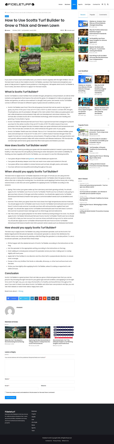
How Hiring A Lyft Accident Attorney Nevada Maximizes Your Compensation (99, 57)
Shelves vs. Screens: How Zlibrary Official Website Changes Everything (98, 23)
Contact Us (96, 4)
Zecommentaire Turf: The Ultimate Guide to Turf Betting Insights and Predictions (63, 341)
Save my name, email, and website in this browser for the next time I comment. (30, 392)
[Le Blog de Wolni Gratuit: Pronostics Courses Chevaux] (83, 166)
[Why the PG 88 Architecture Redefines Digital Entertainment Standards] (83, 32)
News (74, 4)
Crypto (34, 414)
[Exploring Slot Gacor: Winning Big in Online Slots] (83, 158)
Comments (103, 15)
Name (7, 379)
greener (31, 159)
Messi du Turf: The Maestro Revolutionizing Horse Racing (14, 341)
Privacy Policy (57, 441)
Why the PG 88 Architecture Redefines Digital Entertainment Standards (98, 31)
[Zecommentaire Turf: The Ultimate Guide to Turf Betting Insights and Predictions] (63, 332)
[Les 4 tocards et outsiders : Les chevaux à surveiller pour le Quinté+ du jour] (83, 141)
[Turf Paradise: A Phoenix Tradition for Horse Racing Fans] (83, 149)
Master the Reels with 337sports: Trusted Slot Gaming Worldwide (97, 49)
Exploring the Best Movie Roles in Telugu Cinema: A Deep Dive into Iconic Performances (39, 341)
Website (43, 386)
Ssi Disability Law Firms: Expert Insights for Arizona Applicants (98, 40)
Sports (80, 4)
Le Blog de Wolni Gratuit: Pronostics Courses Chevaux (99, 165)
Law (33, 419)
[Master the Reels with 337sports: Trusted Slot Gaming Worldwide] (83, 49)
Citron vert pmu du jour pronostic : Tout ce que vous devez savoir (99, 132)
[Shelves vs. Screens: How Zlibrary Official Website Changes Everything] (83, 23)
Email (7, 386)
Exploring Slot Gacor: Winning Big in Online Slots (99, 157)
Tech (33, 430)
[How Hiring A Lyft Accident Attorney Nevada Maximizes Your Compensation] (83, 58)
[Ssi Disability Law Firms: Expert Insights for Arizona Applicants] (83, 41)
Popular (92, 15)
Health (34, 417)
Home (60, 4)
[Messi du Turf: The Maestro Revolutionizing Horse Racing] (15, 332)
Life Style (87, 4)
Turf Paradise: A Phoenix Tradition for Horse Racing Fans (98, 149)
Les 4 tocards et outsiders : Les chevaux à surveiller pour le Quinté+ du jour (99, 140)
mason (8, 30)
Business (67, 4)
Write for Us (65, 441)
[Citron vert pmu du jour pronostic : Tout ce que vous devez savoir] (83, 132)
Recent (83, 15)
